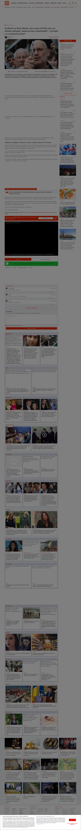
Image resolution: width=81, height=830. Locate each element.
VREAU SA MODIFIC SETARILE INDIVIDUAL (72, 824)
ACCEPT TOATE (72, 819)
